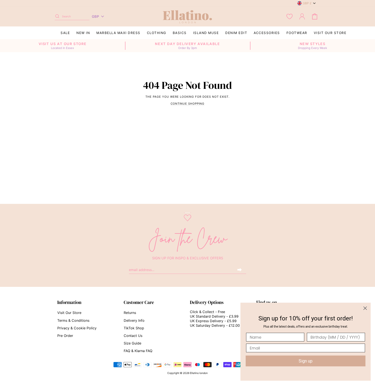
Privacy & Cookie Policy (77, 328)
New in (83, 33)
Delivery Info (134, 320)
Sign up (305, 361)
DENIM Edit (236, 33)
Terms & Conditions (73, 320)
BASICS (180, 33)
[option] (62, 46)
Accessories (267, 33)
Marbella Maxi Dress (118, 33)
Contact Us (133, 335)
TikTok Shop (134, 328)
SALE (65, 33)
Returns (130, 312)
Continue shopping (187, 103)
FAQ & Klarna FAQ (138, 351)
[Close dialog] (365, 308)
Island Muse (206, 33)
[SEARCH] (57, 16)
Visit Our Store (330, 33)
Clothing (156, 33)
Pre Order (65, 335)
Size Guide (132, 343)
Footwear (296, 33)
